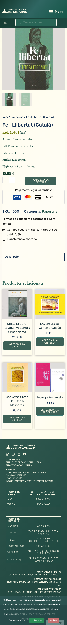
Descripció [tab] (12, 256)
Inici (5, 117)
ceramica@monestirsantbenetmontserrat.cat (34, 592)
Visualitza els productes (50, 411)
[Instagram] (13, 454)
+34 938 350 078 (14, 478)
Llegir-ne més (9, 614)
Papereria (17, 117)
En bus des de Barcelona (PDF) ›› (23, 462)
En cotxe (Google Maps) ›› (20, 465)
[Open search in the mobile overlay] (36, 22)
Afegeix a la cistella (41, 181)
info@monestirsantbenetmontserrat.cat (29, 481)
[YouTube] (18, 454)
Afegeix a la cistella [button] (17, 345)
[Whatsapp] (7, 454)
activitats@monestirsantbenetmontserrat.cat (34, 575)
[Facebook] (24, 454)
